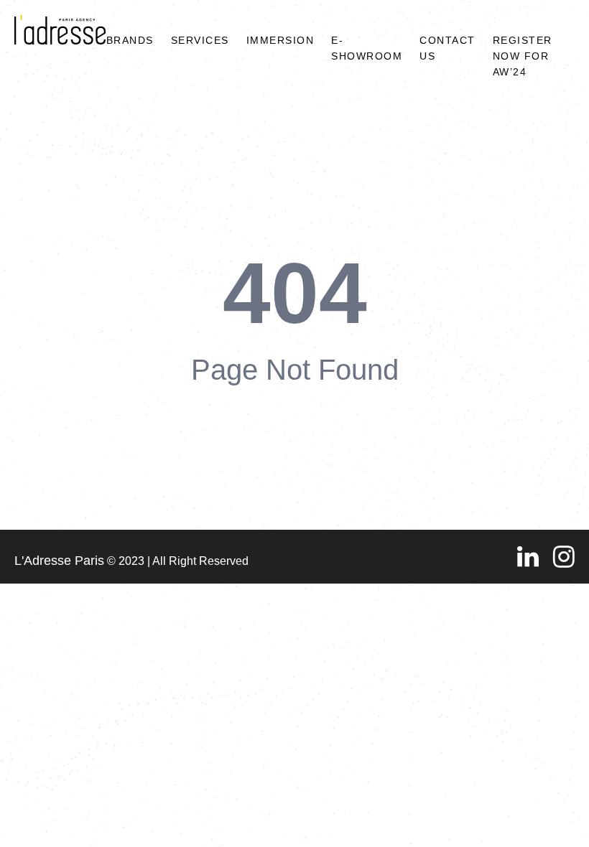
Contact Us (447, 48)
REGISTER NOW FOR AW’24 (522, 56)
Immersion (280, 40)
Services (200, 40)
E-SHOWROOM (366, 48)
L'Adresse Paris (59, 560)
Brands (130, 40)
